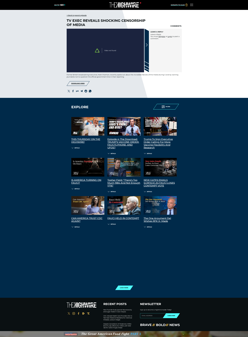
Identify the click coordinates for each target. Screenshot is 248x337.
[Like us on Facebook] (78, 314)
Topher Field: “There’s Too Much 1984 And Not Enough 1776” (123, 183)
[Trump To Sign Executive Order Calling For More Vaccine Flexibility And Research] (160, 126)
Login (170, 36)
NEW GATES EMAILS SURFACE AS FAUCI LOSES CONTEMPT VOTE (159, 183)
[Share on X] (69, 91)
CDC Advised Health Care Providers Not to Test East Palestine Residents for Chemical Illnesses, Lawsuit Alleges (117, 317)
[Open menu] (191, 5)
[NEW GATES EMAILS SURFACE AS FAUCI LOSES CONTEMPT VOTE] (160, 167)
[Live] (124, 5)
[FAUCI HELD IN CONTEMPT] (123, 205)
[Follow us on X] (69, 314)
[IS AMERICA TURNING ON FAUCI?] (87, 167)
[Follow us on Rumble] (83, 313)
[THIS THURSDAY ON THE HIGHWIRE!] (87, 126)
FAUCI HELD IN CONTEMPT (123, 218)
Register (161, 36)
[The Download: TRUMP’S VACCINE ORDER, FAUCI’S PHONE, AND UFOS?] (123, 126)
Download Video (78, 83)
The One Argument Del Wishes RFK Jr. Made (157, 219)
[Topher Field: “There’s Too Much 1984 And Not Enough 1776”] (123, 167)
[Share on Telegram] (81, 91)
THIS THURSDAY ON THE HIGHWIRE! (85, 140)
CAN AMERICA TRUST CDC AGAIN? (86, 219)
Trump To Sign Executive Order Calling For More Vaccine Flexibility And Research (158, 143)
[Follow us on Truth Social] (88, 313)
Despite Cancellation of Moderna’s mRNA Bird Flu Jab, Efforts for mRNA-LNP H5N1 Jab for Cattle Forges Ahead (117, 325)
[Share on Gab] (77, 91)
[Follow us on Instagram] (73, 314)
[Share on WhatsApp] (90, 91)
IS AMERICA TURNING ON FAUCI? (86, 181)
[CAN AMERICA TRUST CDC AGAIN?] (87, 205)
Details (77, 148)
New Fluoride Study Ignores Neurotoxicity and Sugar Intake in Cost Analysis (117, 310)
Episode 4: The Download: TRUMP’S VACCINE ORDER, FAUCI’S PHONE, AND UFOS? (123, 143)
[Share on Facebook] (73, 91)
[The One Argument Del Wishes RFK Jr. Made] (160, 205)
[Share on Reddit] (86, 91)
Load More (124, 287)
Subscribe (171, 315)
